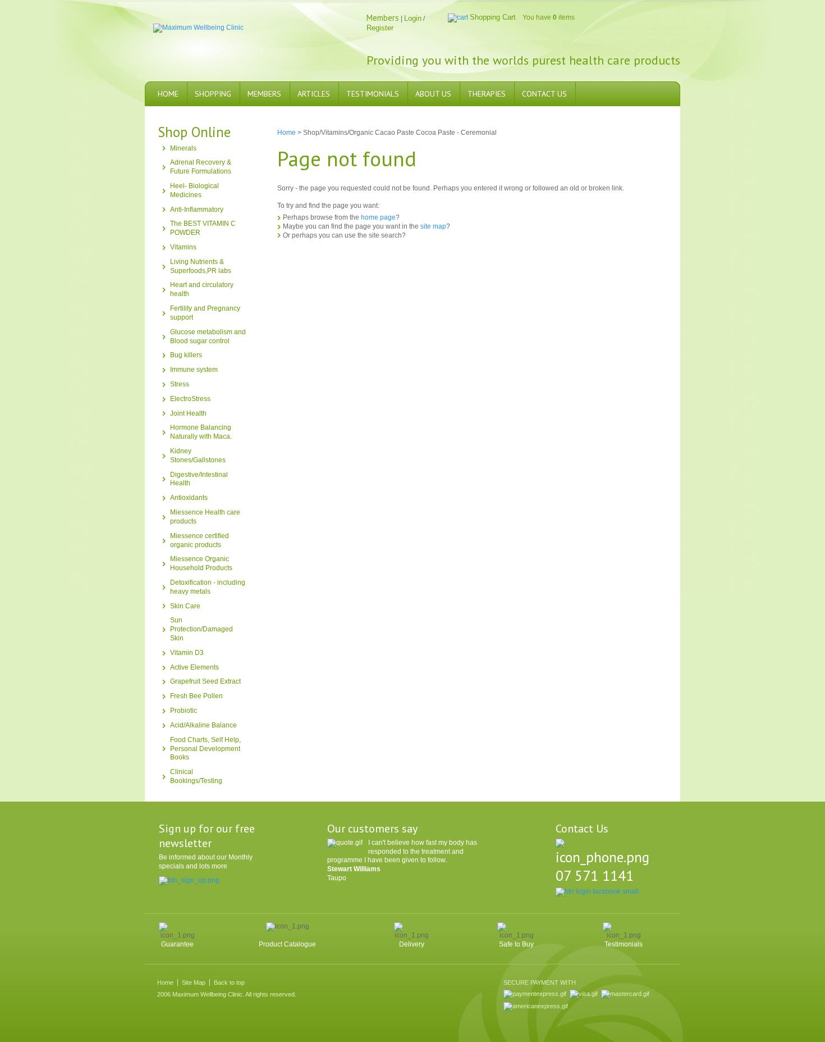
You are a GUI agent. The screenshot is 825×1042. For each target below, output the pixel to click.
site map (433, 226)
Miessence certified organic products (199, 540)
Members (264, 94)
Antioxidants (189, 498)
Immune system (194, 370)
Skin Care (185, 606)
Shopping (213, 94)
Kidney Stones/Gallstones (198, 455)
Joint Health (188, 413)
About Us (433, 94)
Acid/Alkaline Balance (203, 725)
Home (168, 94)
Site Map (193, 982)
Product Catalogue (287, 944)
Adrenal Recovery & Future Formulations (200, 166)
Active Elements (194, 667)
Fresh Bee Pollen (196, 696)
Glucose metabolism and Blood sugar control (208, 336)
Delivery (411, 944)
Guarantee (177, 944)
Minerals (183, 148)
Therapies (486, 94)
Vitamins (183, 247)
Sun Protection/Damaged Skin (201, 629)
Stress (179, 384)
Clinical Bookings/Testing (196, 776)
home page (378, 217)
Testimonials (372, 94)
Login (412, 18)
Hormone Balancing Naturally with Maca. (201, 432)
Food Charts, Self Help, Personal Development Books (205, 749)
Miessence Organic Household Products (201, 563)
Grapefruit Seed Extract (205, 681)
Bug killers (186, 355)
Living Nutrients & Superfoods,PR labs (200, 266)
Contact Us (544, 94)
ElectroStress (190, 399)
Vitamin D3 (187, 653)
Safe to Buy (516, 944)
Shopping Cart (493, 17)
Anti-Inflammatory (196, 209)
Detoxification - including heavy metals (207, 587)
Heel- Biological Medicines (194, 190)
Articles (313, 94)
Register (379, 28)
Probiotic (183, 711)
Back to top (229, 982)
